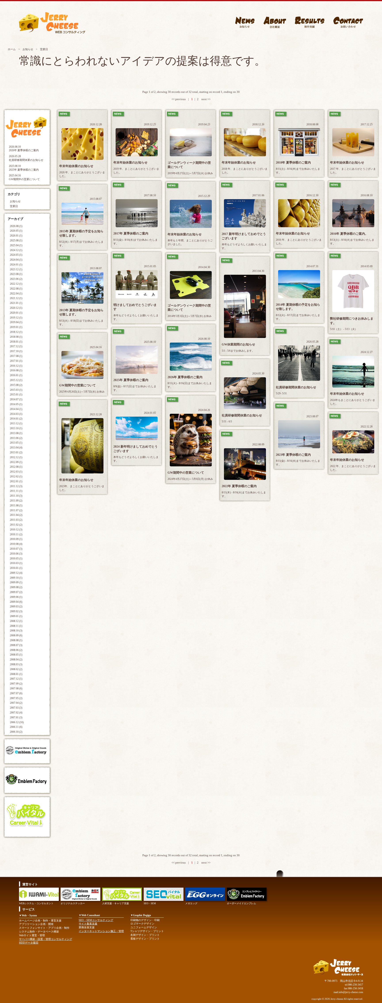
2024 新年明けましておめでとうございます (135, 449)
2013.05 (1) (16, 442)
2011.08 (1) (16, 505)
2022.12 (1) (16, 283)
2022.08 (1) (16, 288)
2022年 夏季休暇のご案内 (239, 486)
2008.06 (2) (16, 650)
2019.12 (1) (16, 317)
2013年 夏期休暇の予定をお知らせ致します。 (81, 312)
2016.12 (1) (16, 365)
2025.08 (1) (16, 240)
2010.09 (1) (16, 539)
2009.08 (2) (16, 587)
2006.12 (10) (17, 722)
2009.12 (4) (16, 572)
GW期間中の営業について (24, 179)
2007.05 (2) (16, 698)
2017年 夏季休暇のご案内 (130, 233)
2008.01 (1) (16, 674)
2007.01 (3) (16, 717)
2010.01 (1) (16, 568)
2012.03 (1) (16, 471)
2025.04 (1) (16, 245)
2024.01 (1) (16, 264)
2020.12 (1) (16, 307)
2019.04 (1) (16, 322)
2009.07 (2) (16, 592)
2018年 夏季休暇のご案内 (293, 162)
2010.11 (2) (16, 534)
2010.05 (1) (16, 558)
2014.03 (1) (16, 414)
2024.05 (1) (16, 254)
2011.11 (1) (16, 490)
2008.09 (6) (16, 635)
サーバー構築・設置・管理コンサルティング (45, 939)
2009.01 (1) (16, 616)
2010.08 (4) (16, 543)
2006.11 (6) (16, 726)
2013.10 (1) (16, 428)
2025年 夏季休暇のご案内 (24, 169)
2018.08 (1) (16, 336)
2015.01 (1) (16, 394)
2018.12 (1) (16, 332)
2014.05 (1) (16, 404)
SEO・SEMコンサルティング (96, 920)
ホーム (12, 49)
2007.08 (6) (16, 688)
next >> (205, 99)
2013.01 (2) (16, 452)
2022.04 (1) (16, 293)
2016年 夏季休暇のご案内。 (349, 233)
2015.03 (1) (16, 389)
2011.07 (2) (16, 510)
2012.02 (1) (16, 476)
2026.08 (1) (16, 226)
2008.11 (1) (16, 625)
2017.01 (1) (16, 360)
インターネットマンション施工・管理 (101, 931)
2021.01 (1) (16, 303)
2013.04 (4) (16, 447)
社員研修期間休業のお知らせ (26, 160)
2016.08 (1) (16, 370)
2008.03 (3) (16, 664)
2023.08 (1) (16, 274)
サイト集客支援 (88, 923)
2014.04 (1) (16, 409)
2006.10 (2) (16, 731)
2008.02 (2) (16, 669)
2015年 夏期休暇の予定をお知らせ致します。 (81, 233)
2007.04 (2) (16, 702)
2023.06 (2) (16, 278)
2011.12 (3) (16, 486)
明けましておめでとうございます (135, 307)
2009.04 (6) (16, 601)
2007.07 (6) (16, 693)
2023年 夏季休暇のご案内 (293, 454)
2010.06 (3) (16, 553)
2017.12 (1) (16, 346)
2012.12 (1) (16, 457)
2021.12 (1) (16, 298)
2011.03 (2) (16, 519)
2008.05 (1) (16, 654)
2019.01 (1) (16, 327)
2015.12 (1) (16, 380)
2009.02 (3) (16, 611)
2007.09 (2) (16, 683)
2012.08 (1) (16, 466)
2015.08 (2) (16, 385)
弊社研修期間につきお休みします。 (351, 321)
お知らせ (28, 49)
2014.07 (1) (16, 399)
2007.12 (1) (16, 678)
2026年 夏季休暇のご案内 (24, 150)
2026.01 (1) (16, 235)
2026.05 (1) (16, 230)
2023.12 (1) (16, 269)
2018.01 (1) (16, 341)
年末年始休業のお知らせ (76, 166)
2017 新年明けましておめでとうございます (244, 236)
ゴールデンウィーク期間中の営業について (189, 165)
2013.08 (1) (16, 433)
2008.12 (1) (16, 621)
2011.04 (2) (16, 515)
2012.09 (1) (16, 462)
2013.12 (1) (16, 423)
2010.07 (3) (16, 548)
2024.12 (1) (16, 250)
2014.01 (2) (16, 418)
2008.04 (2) (16, 659)
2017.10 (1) (16, 351)
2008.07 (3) (16, 645)
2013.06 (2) (16, 438)
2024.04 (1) (16, 259)
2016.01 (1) (16, 375)
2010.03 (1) (16, 563)
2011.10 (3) (16, 495)
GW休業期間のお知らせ (238, 344)
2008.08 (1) (16, 640)
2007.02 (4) (16, 712)
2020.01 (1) (16, 312)
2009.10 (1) (16, 577)
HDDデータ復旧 (28, 942)
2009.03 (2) (16, 606)
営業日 (14, 206)
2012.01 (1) (16, 481)
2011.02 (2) (16, 524)
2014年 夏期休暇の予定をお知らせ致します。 (298, 307)
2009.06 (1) (16, 597)
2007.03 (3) (16, 707)
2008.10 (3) (16, 630)
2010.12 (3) (16, 529)
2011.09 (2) (16, 500)
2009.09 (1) (16, 582)
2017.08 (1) (16, 356)
